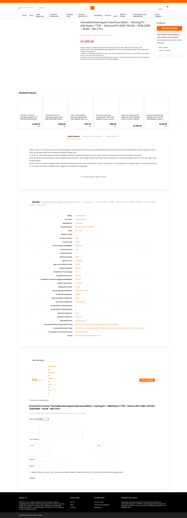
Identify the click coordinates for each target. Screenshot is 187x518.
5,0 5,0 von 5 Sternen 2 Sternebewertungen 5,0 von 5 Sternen (96, 324)
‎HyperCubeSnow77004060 (84, 227)
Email (32, 466)
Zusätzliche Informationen (93, 136)
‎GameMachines (80, 216)
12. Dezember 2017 (81, 332)
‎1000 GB (78, 268)
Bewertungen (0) (112, 136)
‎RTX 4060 (78, 231)
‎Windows (78, 317)
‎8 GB (77, 298)
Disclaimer (97, 507)
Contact (73, 507)
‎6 (75, 253)
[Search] (92, 8)
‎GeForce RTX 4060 (81, 291)
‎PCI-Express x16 (80, 302)
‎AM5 (76, 249)
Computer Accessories (54, 15)
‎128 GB (77, 264)
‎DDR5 (77, 257)
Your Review (34, 439)
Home (24, 15)
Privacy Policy (99, 502)
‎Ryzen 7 (78, 242)
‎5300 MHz (78, 246)
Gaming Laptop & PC (83, 15)
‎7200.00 (78, 279)
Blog (71, 505)
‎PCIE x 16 (78, 276)
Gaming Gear (70, 15)
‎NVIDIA (77, 287)
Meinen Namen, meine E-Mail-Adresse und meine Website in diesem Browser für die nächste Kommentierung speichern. (77, 472)
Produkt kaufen (169, 28)
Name (32, 459)
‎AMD (76, 238)
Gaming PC (109, 35)
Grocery (108, 15)
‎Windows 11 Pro (80, 321)
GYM (115, 16)
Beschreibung (73, 136)
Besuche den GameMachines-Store (87, 336)
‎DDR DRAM (78, 261)
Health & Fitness (123, 15)
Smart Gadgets (158, 15)
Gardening (98, 15)
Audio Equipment (40, 15)
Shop (31, 15)
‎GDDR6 (77, 294)
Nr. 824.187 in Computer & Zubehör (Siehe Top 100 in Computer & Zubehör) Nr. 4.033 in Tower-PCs (109, 328)
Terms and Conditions (101, 505)
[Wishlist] (160, 7)
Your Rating (33, 419)
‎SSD (76, 272)
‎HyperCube (79, 223)
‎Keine (77, 313)
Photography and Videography (139, 15)
